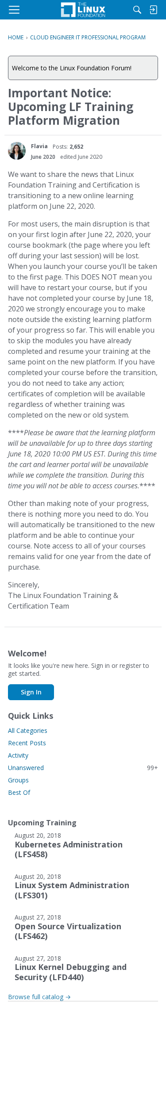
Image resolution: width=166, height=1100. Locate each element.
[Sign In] (153, 9)
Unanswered (83, 767)
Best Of (19, 792)
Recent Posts (27, 743)
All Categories (27, 730)
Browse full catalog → (39, 997)
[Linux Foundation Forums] (83, 9)
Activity (18, 755)
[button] (17, 151)
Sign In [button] (31, 692)
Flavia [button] (39, 146)
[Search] (137, 9)
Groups (18, 780)
